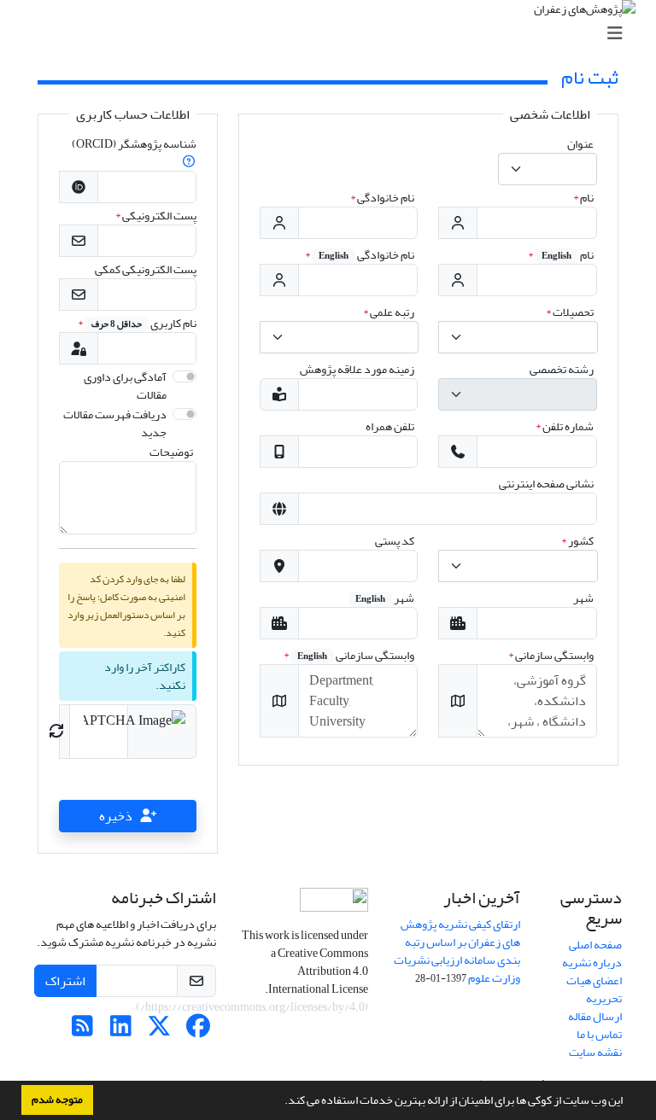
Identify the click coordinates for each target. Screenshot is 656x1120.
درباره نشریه (592, 962)
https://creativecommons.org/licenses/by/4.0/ (252, 1006)
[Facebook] (197, 1030)
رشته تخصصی (562, 369)
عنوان (580, 144)
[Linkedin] (120, 1030)
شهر (583, 598)
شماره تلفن (565, 426)
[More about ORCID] (188, 161)
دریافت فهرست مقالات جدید (115, 423)
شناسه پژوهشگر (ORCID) (134, 144)
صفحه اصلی (595, 944)
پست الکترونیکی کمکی (145, 269)
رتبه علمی (388, 312)
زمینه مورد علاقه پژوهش (357, 369)
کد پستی (394, 541)
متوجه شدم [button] (57, 1099)
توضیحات (171, 452)
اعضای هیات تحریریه (594, 989)
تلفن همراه (390, 426)
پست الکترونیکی (155, 216)
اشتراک (65, 981)
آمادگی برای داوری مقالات (125, 386)
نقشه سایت (595, 1052)
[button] (280, 1102)
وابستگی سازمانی (551, 655)
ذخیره (115, 816)
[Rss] (82, 1030)
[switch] (184, 376)
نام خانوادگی (382, 198)
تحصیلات (570, 312)
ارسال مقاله (595, 1016)
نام (583, 198)
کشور (577, 541)
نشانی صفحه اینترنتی (546, 484)
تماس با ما (599, 1034)
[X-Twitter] (159, 1030)
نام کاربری (137, 323)
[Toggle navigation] (333, 33)
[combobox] (547, 169)
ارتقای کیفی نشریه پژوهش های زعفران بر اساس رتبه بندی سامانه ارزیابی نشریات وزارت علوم (457, 951)
